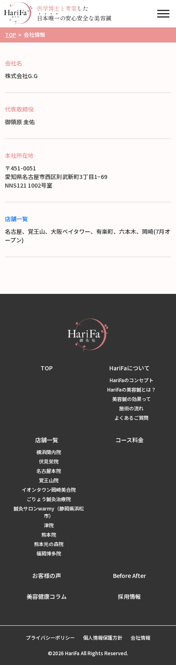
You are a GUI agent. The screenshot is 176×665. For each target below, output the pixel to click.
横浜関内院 (48, 451)
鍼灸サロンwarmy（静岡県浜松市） (49, 512)
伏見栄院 (49, 461)
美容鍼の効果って (131, 398)
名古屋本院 (48, 470)
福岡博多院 (48, 553)
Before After (129, 575)
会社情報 (140, 637)
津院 (49, 525)
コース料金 (129, 440)
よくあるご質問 (131, 417)
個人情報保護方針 (102, 637)
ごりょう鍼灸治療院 (49, 498)
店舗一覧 (16, 219)
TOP (47, 368)
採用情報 (129, 596)
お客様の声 (46, 575)
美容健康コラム (47, 596)
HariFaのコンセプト (131, 379)
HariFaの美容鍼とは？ (131, 389)
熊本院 (48, 534)
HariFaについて (129, 368)
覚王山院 (49, 480)
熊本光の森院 (48, 543)
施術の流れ (131, 408)
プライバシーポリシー (50, 637)
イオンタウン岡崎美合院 (49, 489)
